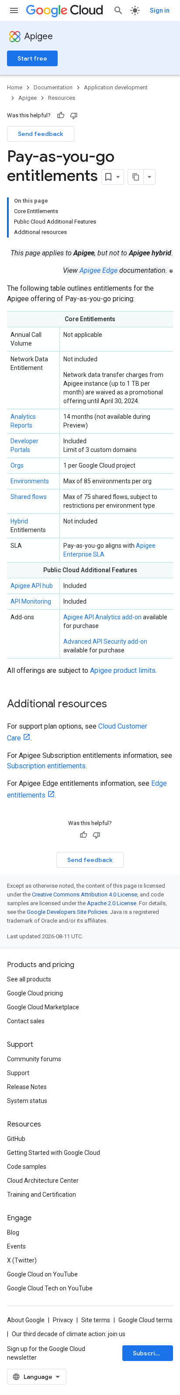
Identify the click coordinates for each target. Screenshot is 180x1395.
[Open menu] (14, 10)
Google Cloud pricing (35, 993)
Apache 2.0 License (111, 903)
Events (16, 1246)
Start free (32, 58)
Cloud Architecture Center (43, 1180)
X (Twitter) (22, 1260)
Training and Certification (41, 1194)
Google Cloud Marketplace (43, 1007)
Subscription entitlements (46, 766)
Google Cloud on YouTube (42, 1274)
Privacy (63, 1320)
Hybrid (19, 521)
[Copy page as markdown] (136, 177)
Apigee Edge (99, 270)
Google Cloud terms (145, 1320)
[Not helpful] (73, 115)
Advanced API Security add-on (105, 641)
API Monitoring (30, 601)
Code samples (26, 1166)
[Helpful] (60, 115)
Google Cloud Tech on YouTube (50, 1288)
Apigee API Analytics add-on (102, 617)
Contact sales (26, 1021)
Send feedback (40, 134)
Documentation (53, 87)
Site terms (95, 1320)
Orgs (17, 465)
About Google (26, 1320)
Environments (29, 481)
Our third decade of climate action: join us (68, 1334)
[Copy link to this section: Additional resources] (116, 704)
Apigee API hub (31, 585)
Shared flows (28, 496)
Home (14, 87)
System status (27, 1100)
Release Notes (27, 1086)
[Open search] (118, 10)
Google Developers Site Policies (67, 912)
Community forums (34, 1059)
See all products (29, 979)
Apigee (38, 36)
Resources (61, 98)
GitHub (16, 1138)
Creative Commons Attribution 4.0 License (84, 894)
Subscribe (148, 1353)
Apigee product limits (123, 670)
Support (18, 1072)
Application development (116, 87)
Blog (13, 1232)
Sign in (160, 10)
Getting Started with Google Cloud (53, 1152)
